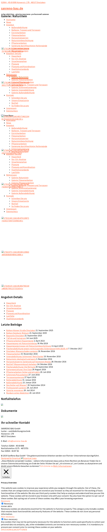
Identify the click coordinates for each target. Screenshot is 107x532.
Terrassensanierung (15, 377)
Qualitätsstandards (20, 69)
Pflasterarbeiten (19, 43)
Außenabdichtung (19, 27)
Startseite (10, 19)
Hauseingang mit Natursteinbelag (21, 343)
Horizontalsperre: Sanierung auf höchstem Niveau (28, 361)
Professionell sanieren (16, 387)
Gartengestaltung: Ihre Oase (19, 369)
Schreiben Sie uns (19, 97)
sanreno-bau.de (12, 8)
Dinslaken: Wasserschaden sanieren (22, 351)
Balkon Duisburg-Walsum (17, 333)
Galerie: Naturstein (19, 77)
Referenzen (11, 74)
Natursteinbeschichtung (22, 40)
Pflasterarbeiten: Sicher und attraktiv (23, 372)
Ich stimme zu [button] (46, 466)
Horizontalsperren (19, 38)
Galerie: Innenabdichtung (22, 90)
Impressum (11, 108)
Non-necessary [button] (7, 516)
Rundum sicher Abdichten (17, 393)
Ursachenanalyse (19, 61)
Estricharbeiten (18, 32)
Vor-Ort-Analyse (18, 58)
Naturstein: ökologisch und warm (21, 359)
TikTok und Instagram (16, 338)
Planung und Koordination (23, 66)
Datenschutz (12, 111)
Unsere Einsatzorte (20, 100)
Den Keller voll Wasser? (16, 385)
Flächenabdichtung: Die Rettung (20, 367)
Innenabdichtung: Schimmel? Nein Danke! (24, 356)
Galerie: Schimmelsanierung (24, 87)
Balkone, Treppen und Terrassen (25, 30)
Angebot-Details (13, 53)
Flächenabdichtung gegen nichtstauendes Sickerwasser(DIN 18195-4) (37, 348)
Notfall (14, 103)
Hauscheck (16, 56)
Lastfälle (15, 71)
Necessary (8, 503)
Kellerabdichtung (14, 380)
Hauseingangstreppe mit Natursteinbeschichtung (28, 346)
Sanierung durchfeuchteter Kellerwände (29, 45)
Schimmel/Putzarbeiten (17, 374)
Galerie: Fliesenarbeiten (22, 79)
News (8, 22)
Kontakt (10, 95)
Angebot (10, 24)
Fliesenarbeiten (18, 35)
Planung (15, 64)
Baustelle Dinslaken (15, 335)
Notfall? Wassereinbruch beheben (21, 364)
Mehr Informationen (62, 466)
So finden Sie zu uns (20, 105)
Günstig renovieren (14, 390)
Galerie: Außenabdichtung (23, 92)
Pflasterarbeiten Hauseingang (20, 340)
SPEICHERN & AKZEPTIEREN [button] (14, 529)
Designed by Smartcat (11, 458)
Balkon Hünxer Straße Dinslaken (20, 330)
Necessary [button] (5, 501)
